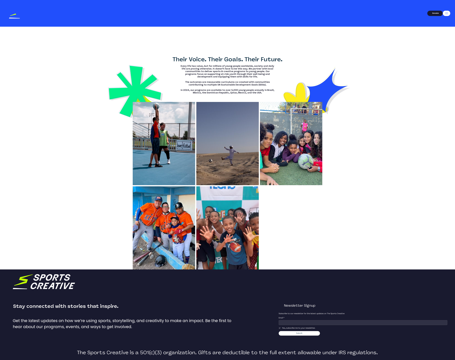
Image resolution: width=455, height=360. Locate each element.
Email (281, 318)
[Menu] (446, 13)
